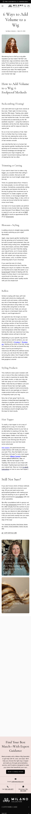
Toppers (6, 526)
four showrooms (11, 504)
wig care (25, 526)
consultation (19, 497)
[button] (25, 6)
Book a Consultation (15, 772)
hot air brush (6, 272)
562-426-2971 (9, 789)
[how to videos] (22, 467)
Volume (21, 526)
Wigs (3, 528)
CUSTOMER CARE (9, 807)
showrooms (10, 216)
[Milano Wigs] (15, 6)
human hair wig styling (10, 524)
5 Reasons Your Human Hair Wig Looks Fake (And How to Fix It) (14, 565)
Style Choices (19, 524)
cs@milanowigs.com (17, 781)
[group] (15, 1)
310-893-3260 (24, 790)
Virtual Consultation (13, 526)
